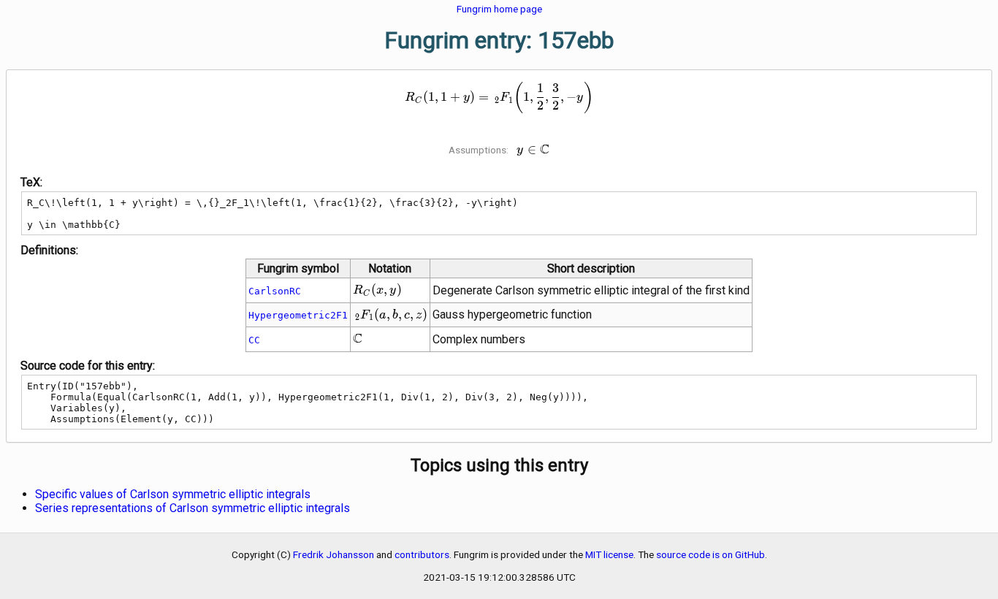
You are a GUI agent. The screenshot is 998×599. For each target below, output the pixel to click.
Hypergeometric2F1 (298, 315)
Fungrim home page (499, 9)
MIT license (609, 554)
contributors (422, 554)
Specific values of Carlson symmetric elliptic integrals (173, 494)
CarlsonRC (274, 291)
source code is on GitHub (710, 554)
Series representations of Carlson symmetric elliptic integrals (192, 508)
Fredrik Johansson (333, 554)
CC (254, 340)
